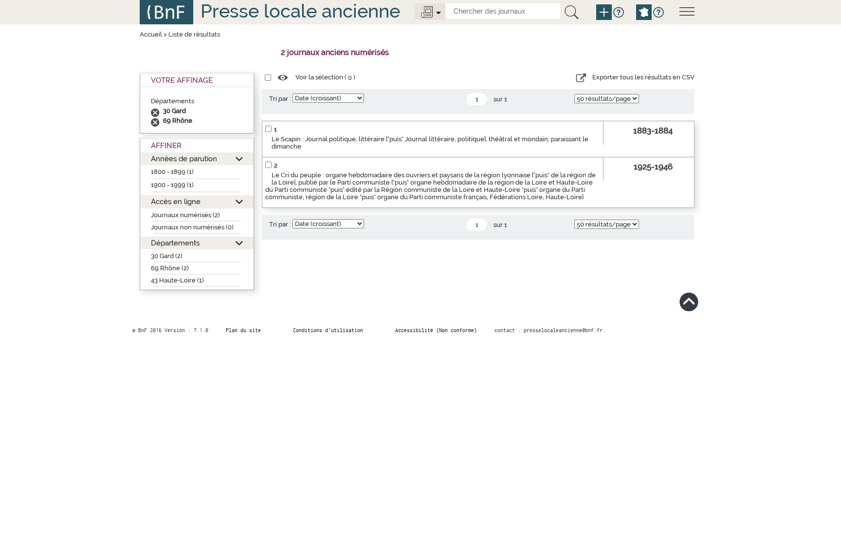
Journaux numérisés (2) (185, 215)
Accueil (151, 34)
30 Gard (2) (167, 256)
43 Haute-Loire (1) (177, 280)
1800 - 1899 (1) (172, 171)
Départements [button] (175, 243)
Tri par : (280, 98)
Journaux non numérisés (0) (192, 227)
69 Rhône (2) (170, 268)
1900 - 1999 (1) (172, 184)
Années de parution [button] (184, 158)
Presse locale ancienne (300, 11)
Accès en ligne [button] (176, 201)
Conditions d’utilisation (328, 330)
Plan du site (243, 330)
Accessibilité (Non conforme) (436, 330)
